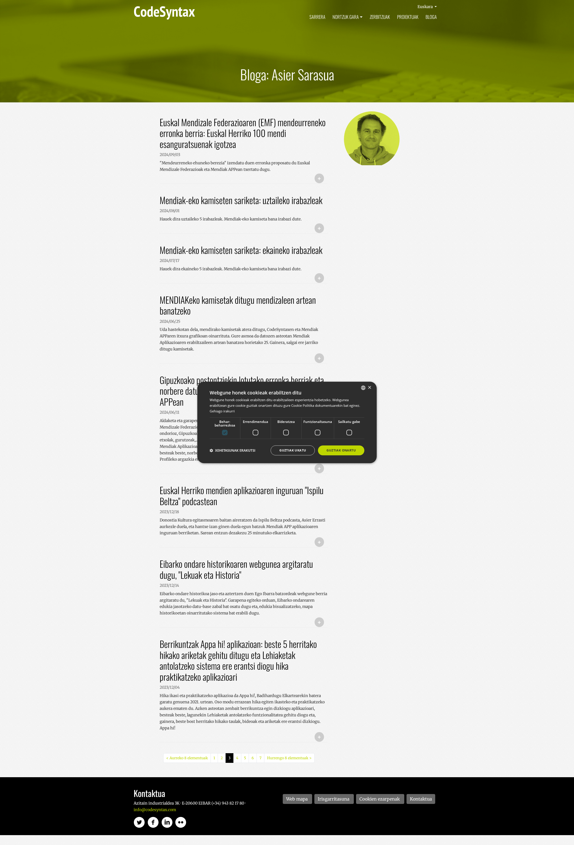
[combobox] (363, 387)
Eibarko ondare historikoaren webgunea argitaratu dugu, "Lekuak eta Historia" (236, 569)
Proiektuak (407, 16)
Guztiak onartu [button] (341, 450)
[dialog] (287, 422)
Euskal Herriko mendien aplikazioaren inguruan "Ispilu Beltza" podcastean (242, 495)
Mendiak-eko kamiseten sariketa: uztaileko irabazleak (241, 200)
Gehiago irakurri (222, 411)
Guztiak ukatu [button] (292, 450)
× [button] (369, 387)
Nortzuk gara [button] (346, 16)
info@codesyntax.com (155, 809)
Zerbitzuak (380, 16)
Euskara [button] (425, 6)
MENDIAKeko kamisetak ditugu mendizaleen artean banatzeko (238, 305)
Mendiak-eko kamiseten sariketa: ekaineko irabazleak (241, 250)
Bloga (431, 16)
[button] (232, 450)
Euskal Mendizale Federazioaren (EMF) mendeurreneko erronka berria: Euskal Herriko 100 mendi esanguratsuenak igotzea (243, 133)
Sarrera (317, 16)
